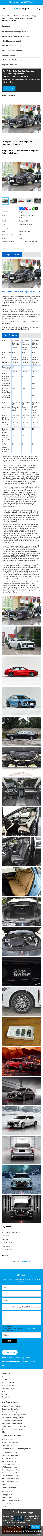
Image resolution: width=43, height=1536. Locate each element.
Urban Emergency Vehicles (11, 1500)
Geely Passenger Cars (10, 1476)
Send (9, 1341)
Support (4, 1394)
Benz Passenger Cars (9, 1458)
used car (5, 1239)
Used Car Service (8, 1385)
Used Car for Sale (8, 1382)
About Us (5, 1380)
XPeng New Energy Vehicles (12, 1429)
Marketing (39, 1531)
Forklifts (4, 1506)
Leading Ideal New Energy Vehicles (14, 1426)
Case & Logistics (8, 1388)
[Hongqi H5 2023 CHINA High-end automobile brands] (22, 119)
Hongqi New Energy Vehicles (12, 1423)
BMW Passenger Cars (10, 1455)
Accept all (35, 1527)
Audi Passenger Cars (9, 1453)
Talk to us (9, 88)
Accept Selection (22, 1527)
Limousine (5, 1236)
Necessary (9, 1531)
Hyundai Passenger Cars (11, 1473)
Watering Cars (7, 1492)
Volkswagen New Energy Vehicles (14, 1415)
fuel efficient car (7, 1249)
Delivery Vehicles (8, 1497)
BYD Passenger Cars (9, 1467)
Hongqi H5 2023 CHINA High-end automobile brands (17, 143)
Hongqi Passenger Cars (10, 1470)
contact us (9, 1352)
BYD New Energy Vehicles (11, 1406)
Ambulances (6, 1509)
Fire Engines (6, 1503)
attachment (33, 1328)
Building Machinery (8, 1439)
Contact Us (6, 1397)
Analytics (19, 1531)
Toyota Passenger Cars (10, 1481)
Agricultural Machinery (10, 1442)
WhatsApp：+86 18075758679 (22, 2)
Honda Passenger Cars (10, 1478)
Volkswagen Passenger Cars (12, 1464)
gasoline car (6, 1246)
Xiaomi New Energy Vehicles (12, 1409)
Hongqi (33, 16)
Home (4, 16)
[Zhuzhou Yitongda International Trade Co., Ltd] (21, 8)
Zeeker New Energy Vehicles (12, 1420)
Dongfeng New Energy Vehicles (13, 1418)
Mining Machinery (8, 1445)
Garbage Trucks (7, 1495)
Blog (3, 1391)
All (9, 16)
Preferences (29, 1531)
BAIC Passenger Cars (9, 1461)
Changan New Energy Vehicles (13, 1412)
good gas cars (7, 1243)
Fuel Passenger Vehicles (20, 16)
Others (4, 1432)
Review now (26, 1261)
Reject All (10, 1527)
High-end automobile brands (12, 1232)
